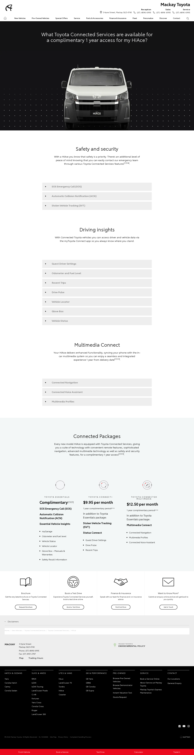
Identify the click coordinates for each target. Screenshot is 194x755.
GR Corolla (90, 686)
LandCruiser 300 (39, 714)
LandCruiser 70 (65, 682)
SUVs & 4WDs (39, 673)
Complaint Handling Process (80, 737)
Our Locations (173, 678)
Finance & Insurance (117, 18)
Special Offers (61, 18)
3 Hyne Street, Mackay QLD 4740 (117, 12)
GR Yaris (89, 678)
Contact (176, 18)
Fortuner (35, 698)
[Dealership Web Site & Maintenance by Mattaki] (185, 737)
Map (21, 657)
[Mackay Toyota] (8, 7)
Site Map (53, 737)
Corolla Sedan (11, 690)
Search (187, 18)
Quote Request (120, 697)
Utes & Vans (65, 673)
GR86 (88, 682)
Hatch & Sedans (13, 673)
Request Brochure (25, 607)
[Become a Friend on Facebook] (179, 726)
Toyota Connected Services (35, 630)
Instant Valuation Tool (122, 692)
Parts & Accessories (94, 18)
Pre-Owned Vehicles (40, 18)
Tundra (62, 686)
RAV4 (34, 678)
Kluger (34, 710)
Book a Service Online (149, 678)
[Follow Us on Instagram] (188, 726)
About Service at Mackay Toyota (151, 684)
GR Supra (90, 690)
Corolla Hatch (11, 682)
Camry (7, 686)
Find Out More (120, 607)
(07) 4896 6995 (144, 11)
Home (5, 17)
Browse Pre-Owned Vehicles (121, 680)
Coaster (62, 694)
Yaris (7, 678)
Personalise (148, 18)
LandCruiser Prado (40, 690)
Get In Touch (168, 607)
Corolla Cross (38, 706)
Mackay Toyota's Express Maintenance (151, 691)
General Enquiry (174, 683)
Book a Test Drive (73, 607)
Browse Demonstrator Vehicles (123, 687)
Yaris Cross (36, 702)
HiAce (73, 630)
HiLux (61, 678)
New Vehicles (20, 18)
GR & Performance (96, 673)
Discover (163, 18)
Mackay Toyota (175, 4)
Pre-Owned (119, 673)
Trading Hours (36, 657)
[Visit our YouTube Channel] (184, 726)
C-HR (34, 694)
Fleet (135, 18)
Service (77, 18)
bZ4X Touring (37, 686)
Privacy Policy (63, 737)
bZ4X (34, 682)
